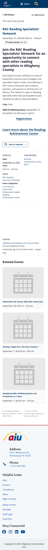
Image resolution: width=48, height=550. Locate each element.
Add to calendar (16, 144)
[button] (36, 4)
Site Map (7, 509)
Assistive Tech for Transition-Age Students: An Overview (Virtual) (34, 413)
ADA (5, 480)
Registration (24, 118)
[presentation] (23, 282)
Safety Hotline (9, 504)
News (5, 494)
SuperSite (7, 518)
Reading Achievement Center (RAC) (32, 162)
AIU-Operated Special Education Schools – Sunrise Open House (12, 413)
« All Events (8, 14)
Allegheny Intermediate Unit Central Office (21, 243)
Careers (6, 484)
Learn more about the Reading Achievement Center (24, 131)
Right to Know (9, 498)
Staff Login (8, 514)
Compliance (8, 489)
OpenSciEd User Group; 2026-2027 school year (23, 301)
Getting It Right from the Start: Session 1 (21, 347)
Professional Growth (11, 192)
